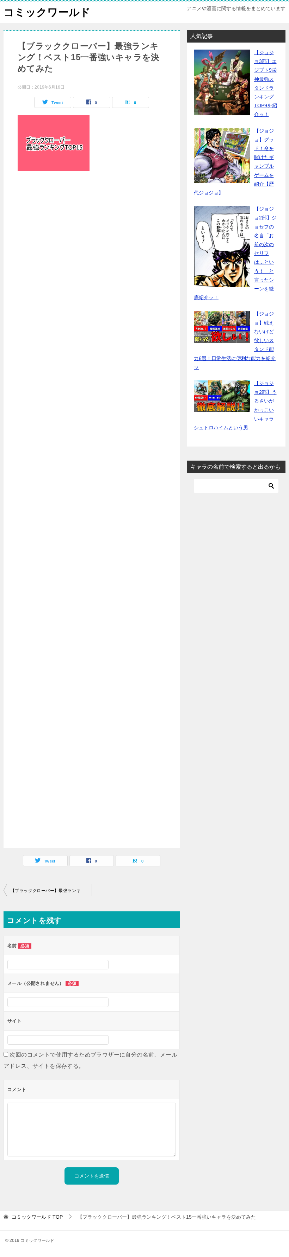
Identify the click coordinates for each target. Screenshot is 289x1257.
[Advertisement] (92, 511)
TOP (37, 1217)
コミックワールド (47, 12)
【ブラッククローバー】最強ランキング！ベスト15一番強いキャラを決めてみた (51, 890)
